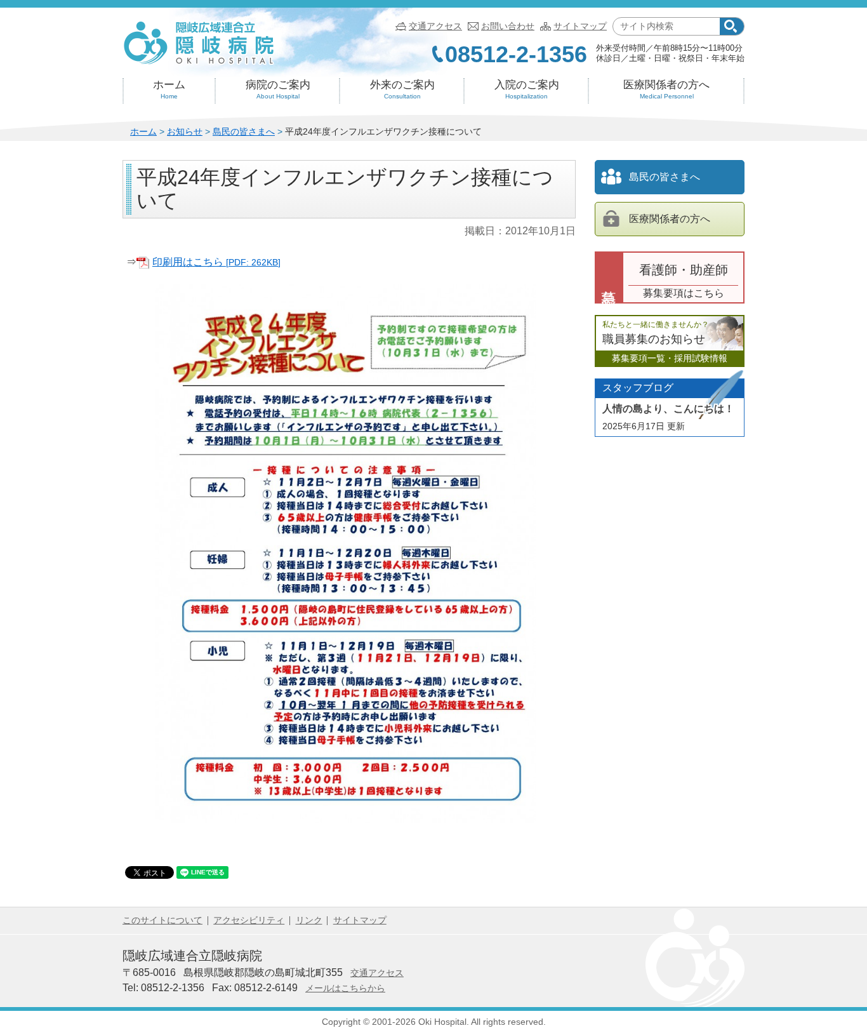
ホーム (169, 89)
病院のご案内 (278, 89)
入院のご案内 (526, 89)
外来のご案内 (402, 89)
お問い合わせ (507, 26)
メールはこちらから (345, 988)
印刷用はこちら (216, 262)
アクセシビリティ (248, 920)
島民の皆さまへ (244, 131)
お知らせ (184, 131)
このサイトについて (162, 920)
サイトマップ (580, 26)
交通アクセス (435, 26)
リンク (309, 920)
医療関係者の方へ (666, 89)
